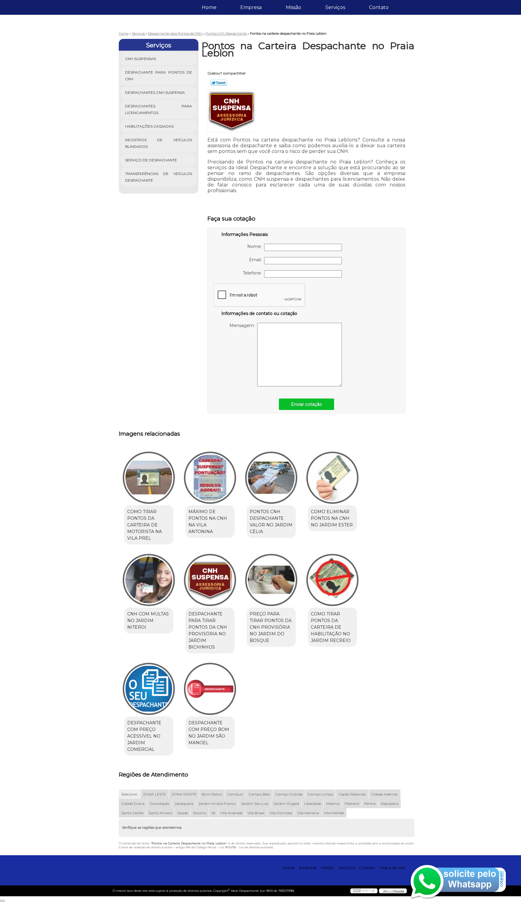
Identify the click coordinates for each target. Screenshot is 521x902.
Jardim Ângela (286, 803)
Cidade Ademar (384, 794)
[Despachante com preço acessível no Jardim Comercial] (149, 689)
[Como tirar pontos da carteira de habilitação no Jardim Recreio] (332, 580)
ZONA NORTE (184, 794)
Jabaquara (184, 803)
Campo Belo (259, 794)
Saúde (182, 813)
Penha (370, 803)
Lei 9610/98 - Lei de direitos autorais (246, 847)
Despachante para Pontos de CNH (158, 75)
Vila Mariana (308, 813)
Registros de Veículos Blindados (158, 143)
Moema (332, 803)
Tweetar (218, 83)
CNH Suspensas (140, 58)
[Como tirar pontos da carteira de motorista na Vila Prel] (149, 478)
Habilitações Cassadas (149, 126)
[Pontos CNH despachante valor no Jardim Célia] (271, 478)
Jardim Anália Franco (217, 803)
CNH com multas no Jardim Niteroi (148, 620)
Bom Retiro (212, 794)
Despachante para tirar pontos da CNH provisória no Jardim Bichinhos (207, 630)
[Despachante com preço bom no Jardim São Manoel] (210, 689)
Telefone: (253, 273)
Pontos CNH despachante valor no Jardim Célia (271, 521)
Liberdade (312, 803)
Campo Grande (288, 794)
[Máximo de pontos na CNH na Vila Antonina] (210, 478)
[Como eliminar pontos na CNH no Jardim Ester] (332, 478)
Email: (256, 259)
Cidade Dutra (132, 803)
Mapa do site (392, 867)
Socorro (199, 813)
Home (209, 7)
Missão (293, 7)
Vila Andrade (231, 813)
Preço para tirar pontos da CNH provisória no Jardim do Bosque (271, 627)
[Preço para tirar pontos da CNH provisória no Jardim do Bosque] (271, 580)
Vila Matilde (334, 813)
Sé (213, 813)
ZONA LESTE (154, 794)
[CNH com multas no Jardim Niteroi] (149, 580)
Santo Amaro (160, 813)
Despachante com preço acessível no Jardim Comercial (144, 736)
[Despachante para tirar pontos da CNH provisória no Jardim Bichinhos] (210, 580)
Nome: (255, 246)
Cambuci (235, 794)
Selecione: (129, 794)
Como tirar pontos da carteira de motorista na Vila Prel (144, 525)
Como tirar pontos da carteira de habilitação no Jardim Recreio (331, 627)
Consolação (159, 803)
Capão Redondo (352, 794)
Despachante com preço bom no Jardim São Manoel (208, 732)
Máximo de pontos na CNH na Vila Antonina (207, 521)
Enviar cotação (306, 404)
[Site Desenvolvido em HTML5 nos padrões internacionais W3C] (363, 890)
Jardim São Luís (254, 803)
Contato (379, 7)
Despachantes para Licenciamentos (158, 109)
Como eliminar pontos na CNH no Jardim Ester (332, 518)
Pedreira (352, 803)
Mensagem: (243, 325)
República (389, 803)
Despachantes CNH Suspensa (155, 92)
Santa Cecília (132, 813)
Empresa (251, 7)
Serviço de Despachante (151, 160)
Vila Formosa (281, 813)
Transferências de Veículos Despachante (158, 177)
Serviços (335, 7)
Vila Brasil (256, 813)
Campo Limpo (320, 794)
